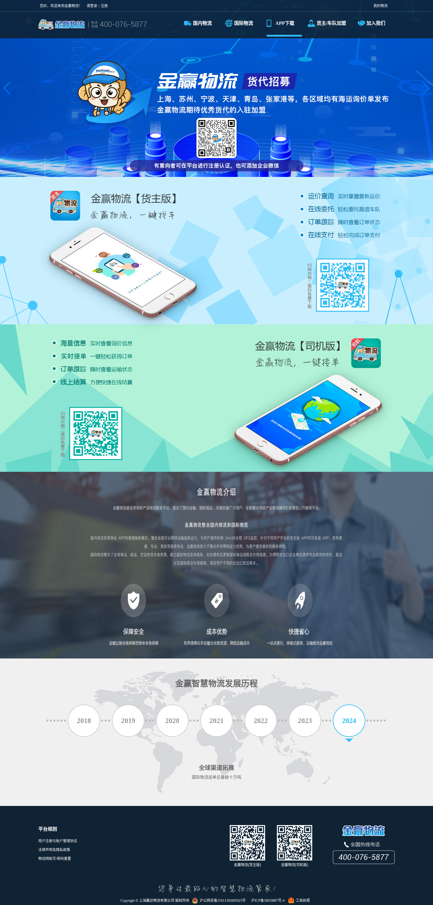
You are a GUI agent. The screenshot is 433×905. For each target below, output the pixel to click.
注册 (104, 6)
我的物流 (380, 6)
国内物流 (202, 23)
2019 (128, 721)
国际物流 (243, 23)
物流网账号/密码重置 (54, 859)
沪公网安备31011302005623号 (222, 901)
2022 (261, 721)
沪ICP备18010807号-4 (267, 901)
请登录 (92, 6)
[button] (7, 88)
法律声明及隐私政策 (54, 850)
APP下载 (284, 23)
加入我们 (375, 23)
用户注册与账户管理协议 (57, 841)
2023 (305, 721)
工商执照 (302, 901)
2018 (84, 721)
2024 (349, 721)
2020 (172, 721)
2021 (216, 721)
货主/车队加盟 (331, 23)
